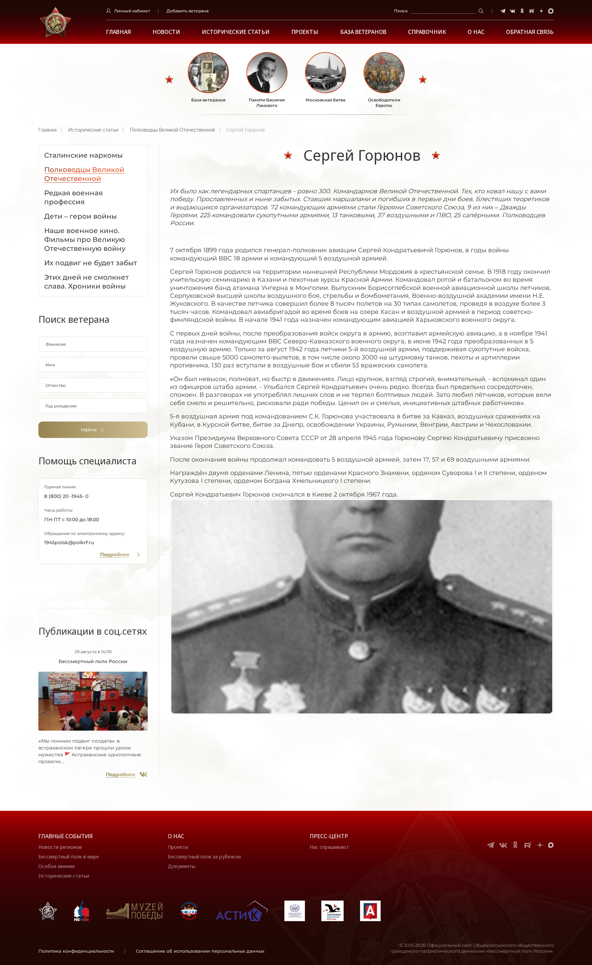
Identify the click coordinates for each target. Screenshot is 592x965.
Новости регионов (60, 847)
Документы (181, 866)
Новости (166, 32)
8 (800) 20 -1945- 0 (66, 496)
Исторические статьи (236, 32)
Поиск (401, 10)
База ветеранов (363, 32)
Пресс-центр (329, 836)
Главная (118, 32)
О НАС (476, 32)
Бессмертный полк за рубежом (204, 856)
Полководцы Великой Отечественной (172, 130)
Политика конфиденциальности (76, 951)
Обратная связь (530, 32)
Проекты (304, 32)
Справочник (427, 32)
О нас (176, 836)
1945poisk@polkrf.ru (69, 542)
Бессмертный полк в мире (68, 856)
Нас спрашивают (329, 847)
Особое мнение (56, 866)
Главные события (65, 836)
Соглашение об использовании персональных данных (200, 951)
